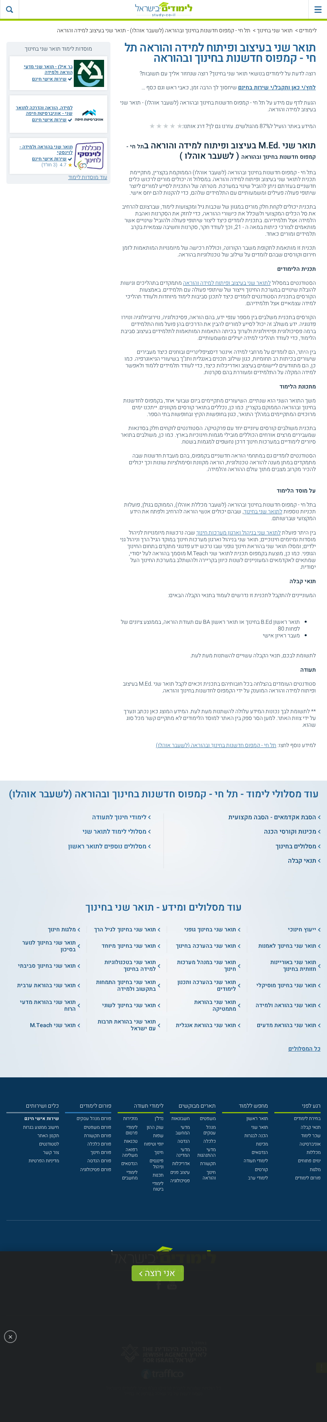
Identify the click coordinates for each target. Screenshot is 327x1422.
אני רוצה (160, 1273)
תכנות (158, 1175)
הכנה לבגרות (256, 1135)
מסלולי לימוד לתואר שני (114, 831)
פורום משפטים (97, 1127)
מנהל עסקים (209, 1130)
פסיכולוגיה (180, 1180)
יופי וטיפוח (154, 1144)
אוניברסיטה (310, 1144)
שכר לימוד (311, 1135)
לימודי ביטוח (158, 1186)
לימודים (308, 30)
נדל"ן (159, 1118)
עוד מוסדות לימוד (87, 177)
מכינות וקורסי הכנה (290, 831)
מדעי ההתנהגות (206, 1152)
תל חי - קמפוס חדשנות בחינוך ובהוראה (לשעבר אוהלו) (216, 745)
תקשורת (208, 1163)
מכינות (262, 1144)
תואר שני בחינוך (275, 30)
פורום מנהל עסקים (94, 1118)
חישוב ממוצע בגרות (41, 1127)
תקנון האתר (48, 1135)
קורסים (261, 1169)
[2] (172, 125)
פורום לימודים (308, 1178)
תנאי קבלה (302, 861)
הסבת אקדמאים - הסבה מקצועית (272, 817)
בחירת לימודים (307, 1118)
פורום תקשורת (97, 1135)
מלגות (315, 1169)
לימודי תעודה (256, 1161)
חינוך (159, 1152)
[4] (159, 125)
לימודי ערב (258, 1178)
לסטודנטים (49, 1144)
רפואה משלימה (130, 1152)
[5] (152, 125)
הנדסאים (260, 1152)
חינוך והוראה (209, 1175)
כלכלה (209, 1141)
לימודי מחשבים (130, 1175)
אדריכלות (181, 1163)
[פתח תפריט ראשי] (317, 9)
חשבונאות (180, 1118)
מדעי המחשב (182, 1130)
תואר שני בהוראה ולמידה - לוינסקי (46, 150)
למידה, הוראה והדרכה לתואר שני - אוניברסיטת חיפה (44, 111)
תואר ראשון (257, 1118)
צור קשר (51, 1152)
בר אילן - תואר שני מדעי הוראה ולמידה (48, 69)
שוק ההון (155, 1127)
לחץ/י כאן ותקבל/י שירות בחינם (277, 87)
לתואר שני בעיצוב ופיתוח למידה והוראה (227, 283)
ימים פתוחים (309, 1161)
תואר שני (259, 1127)
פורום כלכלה (99, 1144)
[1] (179, 125)
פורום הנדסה (99, 1161)
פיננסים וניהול (157, 1164)
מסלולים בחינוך (296, 846)
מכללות (314, 1152)
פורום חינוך (101, 1152)
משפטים (208, 1118)
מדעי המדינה (183, 1152)
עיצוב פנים (180, 1172)
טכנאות (131, 1141)
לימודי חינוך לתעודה (119, 817)
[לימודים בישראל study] (163, 9)
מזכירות (130, 1118)
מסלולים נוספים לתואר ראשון (107, 846)
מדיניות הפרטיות (44, 1161)
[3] (165, 125)
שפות (158, 1135)
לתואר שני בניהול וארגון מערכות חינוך (238, 533)
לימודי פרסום (132, 1130)
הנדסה (183, 1141)
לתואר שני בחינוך (263, 511)
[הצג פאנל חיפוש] (9, 9)
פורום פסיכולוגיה (95, 1169)
